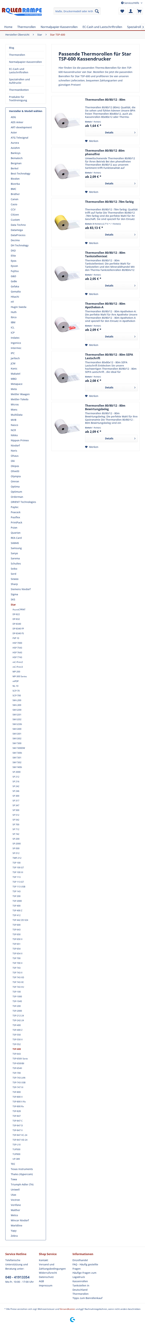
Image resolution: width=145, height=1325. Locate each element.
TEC (13, 1164)
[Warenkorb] (139, 11)
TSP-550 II (18, 1039)
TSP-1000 (17, 996)
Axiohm (15, 148)
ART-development (21, 127)
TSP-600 (17, 1049)
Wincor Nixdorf (20, 1220)
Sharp (14, 584)
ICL (12, 327)
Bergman (16, 163)
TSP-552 (17, 1044)
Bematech (17, 158)
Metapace (16, 384)
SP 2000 (17, 771)
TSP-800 (17, 1092)
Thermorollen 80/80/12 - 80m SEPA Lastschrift (109, 356)
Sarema (15, 558)
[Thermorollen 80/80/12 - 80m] (67, 120)
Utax (13, 1194)
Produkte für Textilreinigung (18, 98)
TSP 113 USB (19, 886)
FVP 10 (16, 638)
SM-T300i (17, 752)
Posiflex (15, 517)
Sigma (14, 594)
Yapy (13, 1230)
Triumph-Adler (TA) (22, 1184)
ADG (13, 117)
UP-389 (16, 1158)
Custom (15, 219)
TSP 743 (17, 967)
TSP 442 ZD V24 (20, 920)
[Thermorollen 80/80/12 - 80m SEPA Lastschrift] (67, 375)
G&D (13, 276)
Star (13, 604)
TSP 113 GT (18, 881)
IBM (13, 322)
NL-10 (15, 685)
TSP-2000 (17, 1010)
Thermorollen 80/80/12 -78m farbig (109, 202)
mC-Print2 (18, 662)
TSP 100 (17, 862)
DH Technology (19, 245)
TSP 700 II (17, 963)
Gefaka (15, 286)
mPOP (16, 681)
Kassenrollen (80, 1281)
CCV (13, 209)
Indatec (15, 337)
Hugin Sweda (18, 307)
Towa (14, 1179)
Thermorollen (17, 54)
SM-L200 (17, 700)
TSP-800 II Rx (19, 1101)
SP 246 (16, 791)
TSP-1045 (17, 1001)
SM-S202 (17, 719)
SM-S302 (17, 738)
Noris (14, 450)
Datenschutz (46, 1277)
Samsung (16, 548)
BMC (13, 189)
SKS (13, 599)
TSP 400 (17, 905)
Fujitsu (15, 271)
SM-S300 (17, 728)
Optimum (16, 491)
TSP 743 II (17, 972)
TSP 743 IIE (18, 982)
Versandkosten (67, 1308)
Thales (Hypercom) (22, 1174)
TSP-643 (17, 1053)
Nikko (14, 435)
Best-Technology (20, 173)
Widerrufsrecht (48, 1272)
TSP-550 (17, 1034)
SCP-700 (17, 695)
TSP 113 (17, 877)
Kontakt (43, 1260)
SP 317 (16, 800)
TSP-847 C (18, 1120)
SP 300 (16, 795)
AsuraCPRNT (19, 609)
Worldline (16, 1225)
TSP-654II (17, 1068)
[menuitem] (77, 11)
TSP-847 (17, 1115)
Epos (13, 260)
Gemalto (16, 291)
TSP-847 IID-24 (20, 1139)
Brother (15, 194)
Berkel (14, 168)
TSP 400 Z (17, 910)
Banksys (16, 153)
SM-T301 (17, 757)
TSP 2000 (17, 900)
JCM (13, 363)
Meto (14, 389)
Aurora (15, 142)
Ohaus (15, 455)
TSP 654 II (17, 953)
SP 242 (16, 786)
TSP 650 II (17, 939)
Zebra (14, 1235)
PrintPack (16, 522)
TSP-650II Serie (20, 1058)
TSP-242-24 (18, 1020)
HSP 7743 (17, 657)
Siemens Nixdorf (21, 589)
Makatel (15, 373)
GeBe (14, 281)
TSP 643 (17, 929)
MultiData (16, 414)
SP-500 (16, 848)
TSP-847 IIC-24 (20, 1135)
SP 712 (16, 829)
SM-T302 (17, 762)
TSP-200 (17, 1006)
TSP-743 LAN (19, 1077)
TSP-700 (17, 1072)
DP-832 (16, 619)
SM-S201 (17, 714)
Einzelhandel (80, 1260)
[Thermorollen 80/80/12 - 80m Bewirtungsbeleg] (67, 426)
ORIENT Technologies (23, 502)
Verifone (16, 1205)
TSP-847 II (18, 1130)
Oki (13, 461)
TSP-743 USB (19, 1082)
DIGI (13, 250)
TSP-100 (17, 991)
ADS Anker (17, 122)
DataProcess (18, 235)
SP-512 (16, 853)
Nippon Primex (20, 440)
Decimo (15, 240)
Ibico (13, 317)
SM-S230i (17, 724)
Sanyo (14, 553)
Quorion (16, 532)
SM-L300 (17, 705)
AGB (41, 1281)
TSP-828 (17, 1111)
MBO (14, 378)
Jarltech (15, 358)
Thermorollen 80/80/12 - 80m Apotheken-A (105, 305)
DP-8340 (17, 623)
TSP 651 (17, 943)
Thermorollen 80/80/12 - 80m (105, 100)
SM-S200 (17, 709)
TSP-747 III (18, 1087)
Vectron (15, 1199)
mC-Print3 (18, 666)
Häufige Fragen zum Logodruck (84, 1275)
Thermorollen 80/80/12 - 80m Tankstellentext (105, 254)
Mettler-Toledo (19, 399)
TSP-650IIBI (18, 1063)
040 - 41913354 (17, 1277)
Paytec (15, 507)
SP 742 (16, 834)
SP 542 (16, 819)
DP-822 (16, 614)
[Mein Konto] (130, 11)
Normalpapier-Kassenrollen (25, 62)
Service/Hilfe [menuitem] (132, 3)
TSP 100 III (18, 872)
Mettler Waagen (20, 394)
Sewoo (14, 579)
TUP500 (16, 1149)
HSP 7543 (17, 647)
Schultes (16, 563)
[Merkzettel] (122, 11)
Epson (14, 266)
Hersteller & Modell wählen (25, 111)
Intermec (16, 348)
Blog (11, 47)
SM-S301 (17, 733)
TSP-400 (17, 1025)
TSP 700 (17, 958)
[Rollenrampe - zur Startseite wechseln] (22, 15)
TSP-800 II (18, 1096)
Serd (13, 573)
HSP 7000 (17, 642)
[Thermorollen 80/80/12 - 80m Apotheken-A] (67, 324)
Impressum (45, 1285)
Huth (14, 312)
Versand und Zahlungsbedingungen (52, 1266)
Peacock (16, 512)
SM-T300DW (19, 748)
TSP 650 (17, 934)
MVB (13, 419)
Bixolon (15, 178)
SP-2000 (17, 843)
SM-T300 (17, 743)
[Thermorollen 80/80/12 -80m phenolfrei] (67, 171)
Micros (15, 404)
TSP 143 (17, 891)
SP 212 (16, 776)
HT (12, 301)
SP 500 (16, 810)
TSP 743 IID (18, 977)
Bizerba (15, 183)
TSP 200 (17, 896)
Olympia (16, 476)
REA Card (16, 538)
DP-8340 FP (18, 628)
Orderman (17, 496)
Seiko (14, 568)
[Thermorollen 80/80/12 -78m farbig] (67, 222)
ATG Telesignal (19, 137)
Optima (15, 486)
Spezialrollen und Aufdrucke (19, 81)
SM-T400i (17, 767)
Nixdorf (15, 445)
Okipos (15, 466)
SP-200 (16, 838)
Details (109, 132)
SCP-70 (16, 690)
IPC (13, 353)
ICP (13, 332)
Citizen (15, 214)
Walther (15, 1210)
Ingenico (16, 343)
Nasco (14, 425)
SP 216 (16, 781)
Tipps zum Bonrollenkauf (87, 1298)
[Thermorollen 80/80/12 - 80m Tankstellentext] (67, 273)
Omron (15, 481)
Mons (14, 409)
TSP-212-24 (18, 1015)
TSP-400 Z (17, 1029)
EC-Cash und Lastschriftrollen (18, 70)
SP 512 (16, 814)
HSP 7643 (17, 652)
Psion (14, 527)
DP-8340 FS (18, 633)
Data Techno (18, 224)
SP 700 (16, 824)
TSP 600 (17, 924)
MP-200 (16, 671)
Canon (14, 199)
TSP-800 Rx (18, 1106)
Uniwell (15, 1189)
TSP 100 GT (18, 867)
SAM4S (15, 543)
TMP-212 (17, 857)
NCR (13, 430)
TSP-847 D (18, 1125)
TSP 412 (17, 915)
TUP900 (16, 1154)
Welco (14, 1215)
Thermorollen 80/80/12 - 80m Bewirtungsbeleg (105, 407)
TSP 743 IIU (18, 986)
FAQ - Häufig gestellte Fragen (85, 1266)
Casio (14, 204)
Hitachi (15, 296)
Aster (14, 132)
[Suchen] (97, 11)
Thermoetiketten (19, 89)
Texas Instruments (22, 1169)
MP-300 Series (20, 676)
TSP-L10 (17, 1144)
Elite (13, 255)
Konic (14, 368)
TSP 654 (17, 948)
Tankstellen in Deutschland (80, 1287)
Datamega (17, 230)
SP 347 (16, 805)
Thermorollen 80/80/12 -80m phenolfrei (105, 152)
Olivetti (15, 471)
